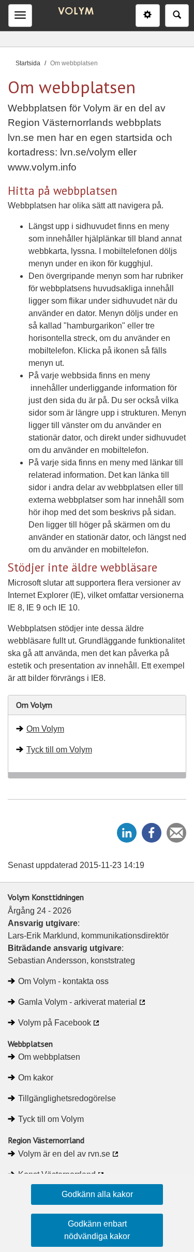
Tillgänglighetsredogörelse (67, 1098)
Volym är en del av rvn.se (64, 1153)
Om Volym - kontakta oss (63, 981)
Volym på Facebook (54, 1022)
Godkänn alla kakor (97, 1194)
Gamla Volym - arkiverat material (77, 1002)
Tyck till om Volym (59, 749)
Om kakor (35, 1077)
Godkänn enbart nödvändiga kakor (97, 1230)
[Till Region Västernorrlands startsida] (72, 11)
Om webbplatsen (49, 1056)
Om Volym (45, 728)
